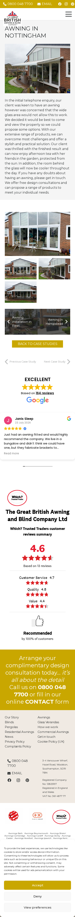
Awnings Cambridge (14, 835)
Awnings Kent (60, 838)
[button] (68, 14)
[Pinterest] (27, 780)
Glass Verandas (48, 722)
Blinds (9, 722)
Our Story (12, 717)
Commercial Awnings (53, 732)
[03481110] (25, 816)
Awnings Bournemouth (36, 833)
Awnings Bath (15, 833)
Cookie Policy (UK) (51, 741)
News (9, 737)
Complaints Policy (18, 746)
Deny (37, 896)
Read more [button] (11, 453)
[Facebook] (60, 4)
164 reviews (45, 393)
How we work (48, 727)
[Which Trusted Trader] (49, 817)
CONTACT (39, 701)
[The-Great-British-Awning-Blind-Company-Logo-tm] (12, 18)
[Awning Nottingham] (37, 234)
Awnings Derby (52, 835)
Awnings (44, 717)
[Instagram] (66, 4)
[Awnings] (54, 268)
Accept (37, 885)
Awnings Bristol (58, 833)
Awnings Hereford (24, 838)
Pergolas (11, 727)
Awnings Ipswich (42, 838)
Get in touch (46, 737)
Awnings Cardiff (35, 835)
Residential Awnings (19, 732)
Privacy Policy (15, 741)
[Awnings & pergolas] (21, 292)
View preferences (37, 907)
